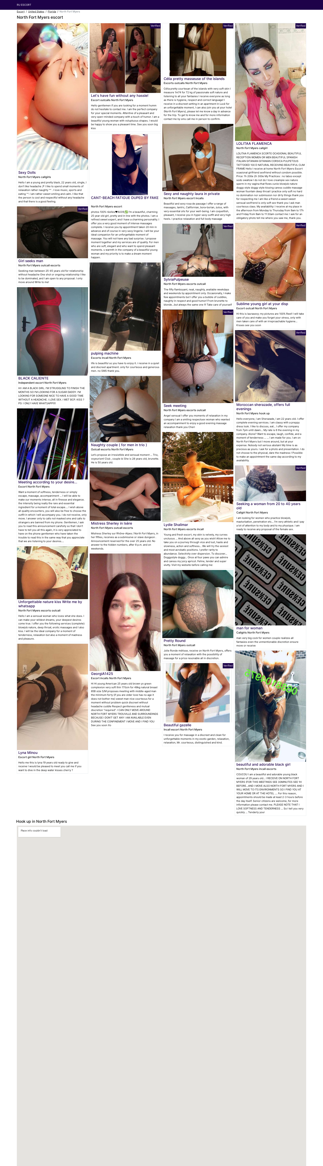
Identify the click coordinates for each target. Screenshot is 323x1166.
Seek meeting (175, 406)
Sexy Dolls (27, 172)
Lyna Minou (28, 753)
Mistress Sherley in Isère (111, 523)
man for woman (249, 628)
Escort (21, 11)
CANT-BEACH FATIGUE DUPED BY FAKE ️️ (125, 198)
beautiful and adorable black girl (263, 764)
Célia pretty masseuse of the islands (194, 79)
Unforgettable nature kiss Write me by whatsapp (50, 604)
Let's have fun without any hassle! (119, 95)
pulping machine (104, 353)
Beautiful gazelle (177, 725)
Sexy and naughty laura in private (192, 194)
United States (36, 11)
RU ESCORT (24, 4)
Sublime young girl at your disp (262, 304)
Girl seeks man (30, 261)
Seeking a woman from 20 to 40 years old (268, 506)
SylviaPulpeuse (176, 279)
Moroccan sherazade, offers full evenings (263, 407)
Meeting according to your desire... (47, 482)
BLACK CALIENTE (33, 378)
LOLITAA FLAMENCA (254, 143)
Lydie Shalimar (176, 525)
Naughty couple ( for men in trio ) (119, 445)
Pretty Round (175, 641)
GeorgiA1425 (102, 674)
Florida (52, 11)
